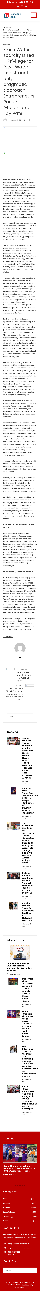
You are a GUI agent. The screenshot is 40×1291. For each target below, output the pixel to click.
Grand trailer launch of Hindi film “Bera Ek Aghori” (24, 675)
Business (6, 44)
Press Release (20, 1212)
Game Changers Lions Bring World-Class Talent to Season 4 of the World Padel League (27, 1023)
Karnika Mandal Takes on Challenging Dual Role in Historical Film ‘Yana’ (28, 912)
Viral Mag (27, 1285)
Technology (20, 1216)
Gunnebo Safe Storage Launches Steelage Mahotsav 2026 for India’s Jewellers (19, 967)
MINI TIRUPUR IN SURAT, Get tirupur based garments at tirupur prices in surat (14, 692)
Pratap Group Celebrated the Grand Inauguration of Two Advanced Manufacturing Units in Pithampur (29, 1097)
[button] (15, 1185)
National (20, 1208)
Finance (20, 1203)
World (20, 1221)
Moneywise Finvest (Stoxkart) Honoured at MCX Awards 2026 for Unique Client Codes (27, 990)
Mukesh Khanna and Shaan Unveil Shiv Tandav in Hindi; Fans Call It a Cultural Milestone (27, 883)
